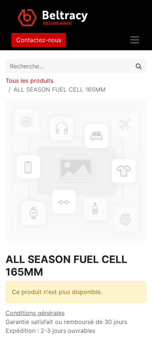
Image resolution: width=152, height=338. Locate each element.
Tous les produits (29, 80)
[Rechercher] (138, 66)
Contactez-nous (38, 40)
